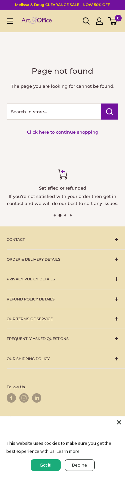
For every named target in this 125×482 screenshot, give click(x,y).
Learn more (68, 451)
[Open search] (86, 21)
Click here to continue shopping (62, 132)
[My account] (99, 21)
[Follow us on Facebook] (11, 398)
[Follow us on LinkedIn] (36, 398)
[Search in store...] (109, 112)
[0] (113, 21)
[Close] (119, 422)
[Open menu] (10, 21)
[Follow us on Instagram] (24, 398)
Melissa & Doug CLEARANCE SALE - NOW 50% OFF (62, 4)
